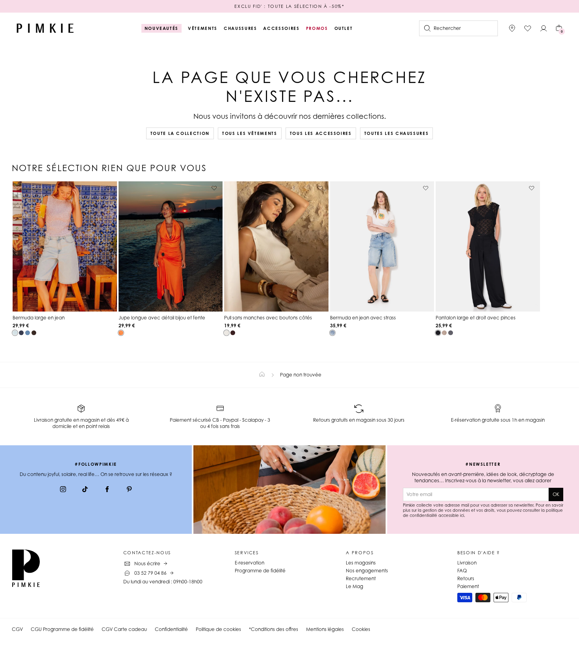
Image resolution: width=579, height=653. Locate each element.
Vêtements (202, 28)
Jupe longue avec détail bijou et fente (162, 318)
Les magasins (361, 563)
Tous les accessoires (321, 133)
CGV (17, 629)
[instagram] (63, 490)
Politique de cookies (218, 629)
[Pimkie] (45, 28)
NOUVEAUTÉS (162, 28)
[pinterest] (129, 490)
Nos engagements (367, 571)
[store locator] (512, 28)
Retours (465, 578)
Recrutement (361, 578)
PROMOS (317, 28)
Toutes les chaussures (396, 133)
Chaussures (240, 28)
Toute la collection (180, 133)
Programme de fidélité (260, 571)
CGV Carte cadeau (124, 629)
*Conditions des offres (273, 629)
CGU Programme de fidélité (62, 629)
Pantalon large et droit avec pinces (476, 318)
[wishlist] (528, 28)
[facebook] (107, 490)
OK (556, 494)
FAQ (462, 571)
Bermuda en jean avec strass (363, 318)
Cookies (361, 629)
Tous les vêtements (249, 133)
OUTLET (343, 28)
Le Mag (354, 586)
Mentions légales (325, 629)
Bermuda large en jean (39, 318)
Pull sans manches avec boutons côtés (268, 318)
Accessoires (281, 28)
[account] (543, 28)
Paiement (468, 586)
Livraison (467, 563)
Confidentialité (171, 629)
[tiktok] (85, 490)
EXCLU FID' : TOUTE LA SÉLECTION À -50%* (289, 6)
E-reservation (249, 563)
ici (462, 515)
